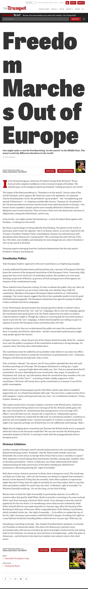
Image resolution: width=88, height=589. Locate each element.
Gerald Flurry (44, 9)
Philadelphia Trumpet (15, 172)
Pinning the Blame (12, 566)
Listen (61, 9)
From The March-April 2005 (13, 170)
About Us (81, 3)
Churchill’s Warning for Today (17, 558)
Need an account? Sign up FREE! (48, 3)
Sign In (61, 3)
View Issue (50, 171)
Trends (77, 9)
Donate (73, 3)
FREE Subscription (65, 171)
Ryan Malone (10, 157)
